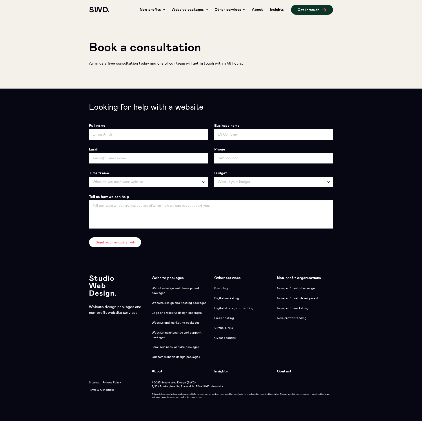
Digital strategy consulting (233, 308)
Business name (227, 125)
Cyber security (225, 337)
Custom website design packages (176, 357)
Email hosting (224, 318)
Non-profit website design (296, 288)
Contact (284, 371)
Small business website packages (175, 347)
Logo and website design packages (177, 312)
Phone (219, 149)
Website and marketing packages (176, 322)
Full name (97, 125)
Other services (227, 278)
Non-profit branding (292, 318)
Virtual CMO (223, 328)
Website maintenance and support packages (177, 335)
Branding (221, 288)
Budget (220, 173)
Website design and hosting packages (179, 303)
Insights (221, 371)
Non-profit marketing (292, 308)
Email (93, 149)
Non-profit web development (297, 298)
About (157, 371)
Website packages (168, 278)
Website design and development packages (175, 291)
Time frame (99, 173)
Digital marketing (226, 298)
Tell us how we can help (109, 197)
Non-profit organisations (299, 278)
